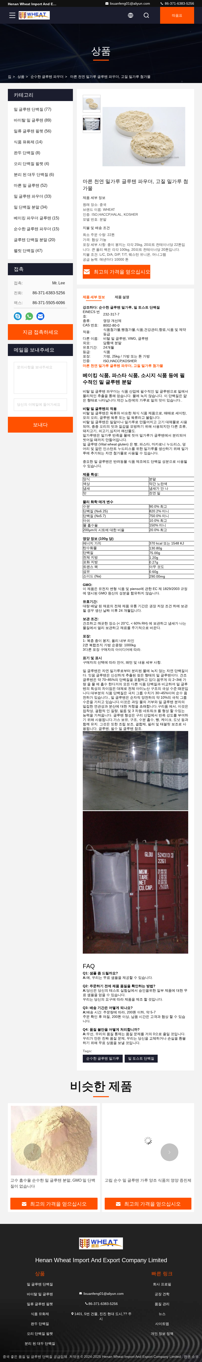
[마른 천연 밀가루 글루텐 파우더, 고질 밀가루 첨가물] (143, 136)
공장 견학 (162, 1294)
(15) (36, 218)
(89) (32, 120)
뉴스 (162, 1314)
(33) (32, 196)
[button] (32, 1152)
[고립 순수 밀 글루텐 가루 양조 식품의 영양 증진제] (148, 1140)
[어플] (29, 316)
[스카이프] (18, 316)
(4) (31, 164)
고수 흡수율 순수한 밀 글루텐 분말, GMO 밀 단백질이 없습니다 (52, 1183)
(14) (28, 142)
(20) (34, 240)
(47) (28, 251)
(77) (32, 109)
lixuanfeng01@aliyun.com (130, 3)
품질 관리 (162, 1304)
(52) (30, 185)
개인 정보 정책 (162, 1334)
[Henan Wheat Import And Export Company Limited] (34, 15)
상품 (20, 77)
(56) (32, 131)
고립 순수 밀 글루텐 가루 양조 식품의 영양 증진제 (148, 1180)
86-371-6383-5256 (179, 3)
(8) (27, 153)
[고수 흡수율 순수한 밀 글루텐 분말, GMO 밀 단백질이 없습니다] (54, 1140)
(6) (34, 174)
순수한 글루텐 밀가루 (102, 1058)
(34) (30, 207)
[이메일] (40, 316)
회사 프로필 (162, 1284)
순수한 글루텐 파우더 (47, 77)
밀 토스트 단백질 (141, 1058)
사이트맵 (162, 1324)
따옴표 (177, 15)
